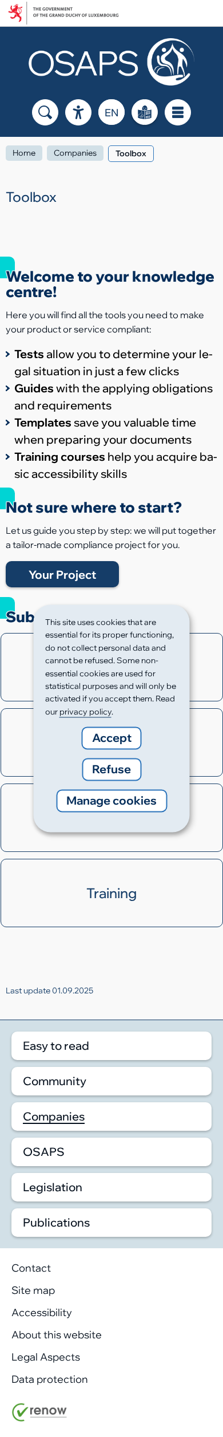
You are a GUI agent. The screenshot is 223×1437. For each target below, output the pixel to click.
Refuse (111, 769)
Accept (112, 738)
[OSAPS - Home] (111, 62)
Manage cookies (111, 801)
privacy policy (85, 712)
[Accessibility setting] (78, 112)
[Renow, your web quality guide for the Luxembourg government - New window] (39, 1418)
